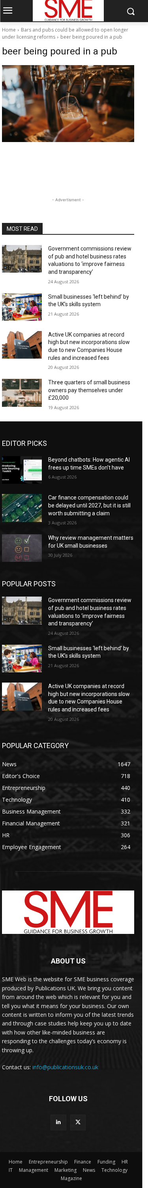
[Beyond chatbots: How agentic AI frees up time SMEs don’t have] (22, 470)
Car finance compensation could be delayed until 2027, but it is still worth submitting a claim (89, 505)
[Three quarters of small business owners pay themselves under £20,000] (22, 392)
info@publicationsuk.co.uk (65, 1067)
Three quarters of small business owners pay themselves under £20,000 (89, 390)
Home (9, 29)
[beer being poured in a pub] (68, 103)
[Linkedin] (58, 1122)
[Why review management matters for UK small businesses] (22, 548)
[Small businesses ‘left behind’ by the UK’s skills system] (22, 307)
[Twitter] (78, 1122)
